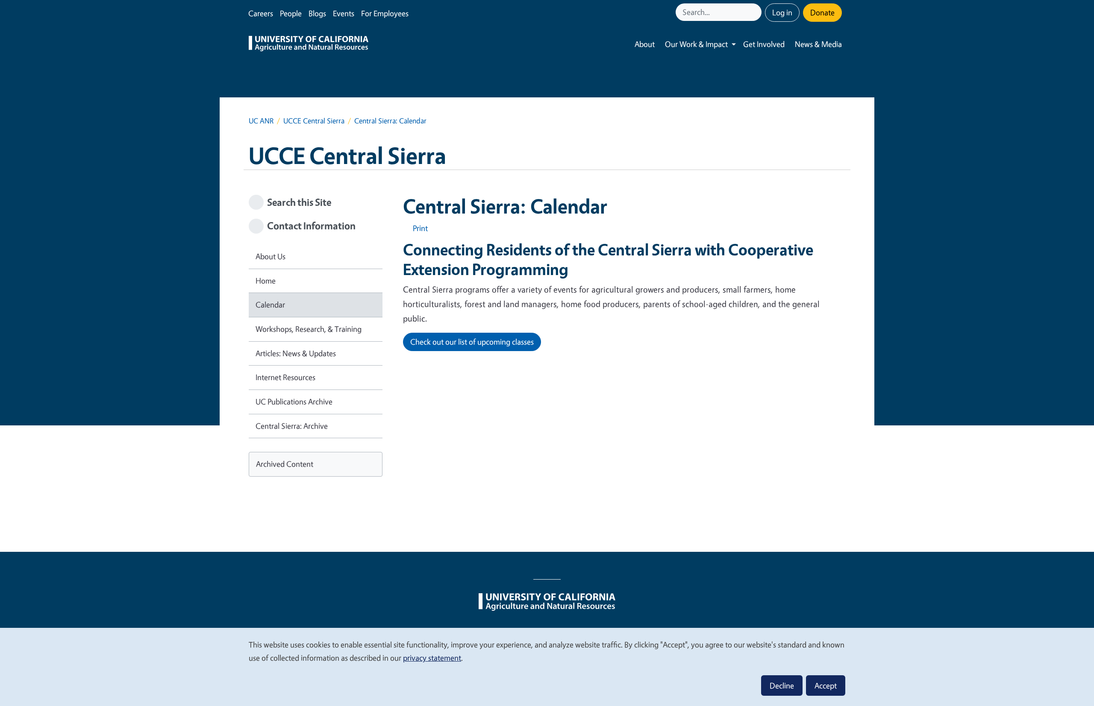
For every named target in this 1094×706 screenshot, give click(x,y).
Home (266, 280)
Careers (260, 13)
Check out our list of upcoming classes (472, 342)
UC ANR (261, 120)
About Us (270, 256)
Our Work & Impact (696, 44)
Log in (782, 12)
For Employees (385, 13)
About (645, 44)
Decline (782, 685)
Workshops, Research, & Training (309, 329)
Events (343, 13)
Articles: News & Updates (296, 353)
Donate (822, 12)
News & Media (818, 44)
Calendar (270, 304)
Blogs (317, 13)
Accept (826, 685)
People (291, 13)
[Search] (756, 12)
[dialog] (547, 666)
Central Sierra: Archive (292, 426)
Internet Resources (285, 377)
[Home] (308, 44)
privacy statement (432, 658)
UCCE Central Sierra (313, 120)
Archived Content (284, 464)
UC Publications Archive (294, 401)
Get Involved (764, 44)
